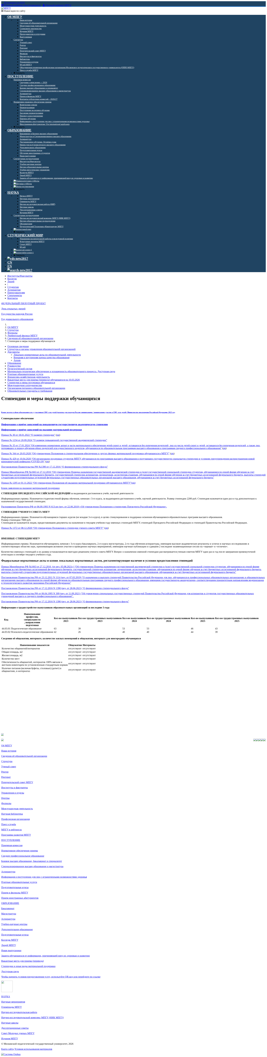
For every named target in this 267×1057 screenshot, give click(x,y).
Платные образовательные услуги (25, 374)
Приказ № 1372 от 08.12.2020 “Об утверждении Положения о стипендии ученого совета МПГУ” (52, 528)
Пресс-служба (8, 824)
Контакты (12, 298)
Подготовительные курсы (15, 887)
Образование (14, 363)
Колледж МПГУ (9, 940)
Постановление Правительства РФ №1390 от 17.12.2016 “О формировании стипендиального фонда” (54, 466)
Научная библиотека (12, 814)
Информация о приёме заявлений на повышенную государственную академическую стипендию (54, 424)
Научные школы (9, 1022)
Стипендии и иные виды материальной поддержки (28, 966)
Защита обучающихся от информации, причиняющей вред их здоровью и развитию (45, 955)
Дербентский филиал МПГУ (22, 335)
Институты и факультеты (14, 787)
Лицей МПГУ (8, 945)
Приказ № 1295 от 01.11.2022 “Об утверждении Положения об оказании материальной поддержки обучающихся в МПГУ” (66, 483)
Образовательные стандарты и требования (29, 391)
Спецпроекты (14, 295)
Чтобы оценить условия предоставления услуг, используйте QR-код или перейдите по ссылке (50, 976)
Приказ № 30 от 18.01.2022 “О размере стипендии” (28, 435)
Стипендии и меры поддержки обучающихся (31, 382)
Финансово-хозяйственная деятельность (28, 377)
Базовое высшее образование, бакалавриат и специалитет (31, 861)
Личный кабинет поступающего (22, 5)
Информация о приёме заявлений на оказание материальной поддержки (41, 429)
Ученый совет (8, 766)
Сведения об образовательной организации (30, 338)
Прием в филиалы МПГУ (14, 892)
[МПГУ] (6, 8)
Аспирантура (8, 871)
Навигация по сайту (14, 11)
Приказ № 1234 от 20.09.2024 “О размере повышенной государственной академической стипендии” (54, 440)
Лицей (10, 281)
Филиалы (12, 332)
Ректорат (6, 777)
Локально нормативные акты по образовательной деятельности (47, 354)
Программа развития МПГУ (16, 835)
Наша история (8, 750)
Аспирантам (14, 290)
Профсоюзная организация (15, 819)
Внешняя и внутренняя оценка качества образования (41, 357)
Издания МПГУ (9, 1038)
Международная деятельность (17, 808)
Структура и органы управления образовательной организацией (41, 349)
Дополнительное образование (17, 929)
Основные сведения (18, 346)
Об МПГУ (12, 327)
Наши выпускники (11, 950)
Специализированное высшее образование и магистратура (32, 866)
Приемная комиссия (11, 845)
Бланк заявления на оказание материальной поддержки (30, 488)
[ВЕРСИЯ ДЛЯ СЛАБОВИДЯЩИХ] (17, 258)
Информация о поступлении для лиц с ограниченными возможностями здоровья (44, 877)
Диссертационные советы (15, 1028)
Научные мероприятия (13, 1001)
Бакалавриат (7, 908)
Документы (13, 352)
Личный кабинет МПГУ (58, 5)
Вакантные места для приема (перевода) (22, 961)
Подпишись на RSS (14, 2)
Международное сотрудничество (24, 385)
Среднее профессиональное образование (22, 856)
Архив (17, 360)
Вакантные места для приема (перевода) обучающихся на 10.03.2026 (43, 379)
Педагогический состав (19, 368)
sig (58, 435)
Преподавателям (16, 292)
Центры (5, 798)
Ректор (4, 771)
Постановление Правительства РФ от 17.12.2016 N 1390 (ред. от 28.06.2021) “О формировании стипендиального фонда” (65, 588)
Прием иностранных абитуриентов (19, 898)
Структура (13, 330)
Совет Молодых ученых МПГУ (17, 1033)
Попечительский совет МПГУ (17, 782)
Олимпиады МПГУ (11, 1007)
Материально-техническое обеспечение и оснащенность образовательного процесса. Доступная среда (61, 371)
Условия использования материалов (33, 1049)
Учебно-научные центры (14, 924)
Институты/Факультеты (19, 276)
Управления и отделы (12, 793)
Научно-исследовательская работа (19, 1012)
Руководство (14, 366)
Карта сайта (7, 1049)
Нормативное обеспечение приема (19, 850)
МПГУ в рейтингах (11, 829)
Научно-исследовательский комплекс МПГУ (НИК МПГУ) (32, 1017)
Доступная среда (10, 971)
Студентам (13, 287)
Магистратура (8, 913)
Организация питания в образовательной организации (36, 388)
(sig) (133, 483)
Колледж (12, 278)
